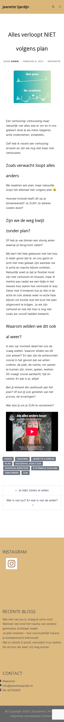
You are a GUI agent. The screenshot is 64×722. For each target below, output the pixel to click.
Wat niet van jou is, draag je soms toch (28, 619)
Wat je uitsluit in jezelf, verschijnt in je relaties (32, 642)
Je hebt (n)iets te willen (33, 490)
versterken (11, 473)
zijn (25, 473)
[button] (53, 7)
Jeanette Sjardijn (16, 6)
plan (8, 463)
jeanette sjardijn (43, 459)
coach (8, 459)
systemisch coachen (45, 468)
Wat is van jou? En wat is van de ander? (32, 500)
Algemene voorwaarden (25, 716)
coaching (22, 459)
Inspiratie (54, 61)
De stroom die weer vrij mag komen (26, 647)
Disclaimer (38, 711)
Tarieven (48, 716)
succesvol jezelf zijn (28, 463)
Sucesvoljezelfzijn (16, 468)
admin (15, 61)
